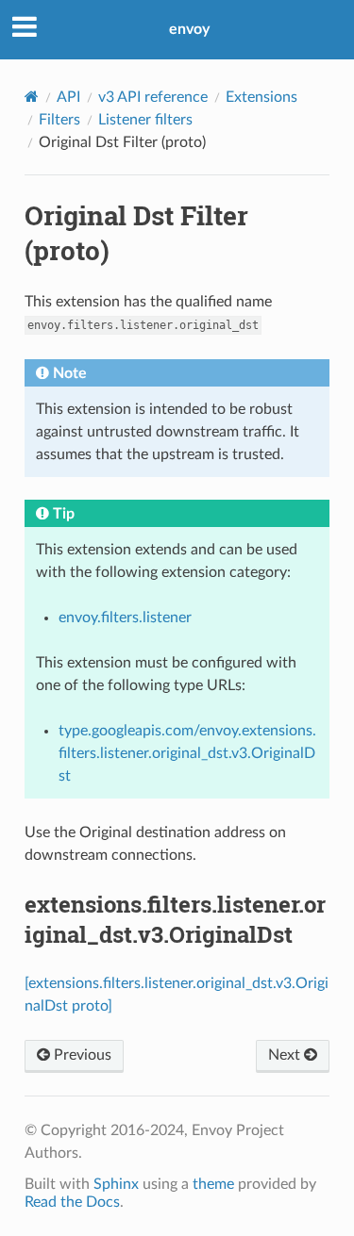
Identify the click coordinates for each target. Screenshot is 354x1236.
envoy (189, 29)
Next (286, 1055)
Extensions (261, 97)
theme (213, 1184)
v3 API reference (153, 97)
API (68, 97)
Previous (80, 1055)
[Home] (32, 97)
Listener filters (145, 119)
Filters (59, 119)
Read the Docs (72, 1202)
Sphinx (116, 1184)
